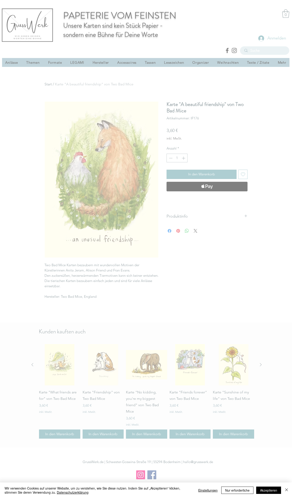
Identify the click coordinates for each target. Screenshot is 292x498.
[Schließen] (286, 490)
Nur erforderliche (237, 490)
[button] (222, 192)
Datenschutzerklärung (73, 492)
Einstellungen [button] (208, 490)
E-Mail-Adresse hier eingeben (90, 265)
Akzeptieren (268, 490)
